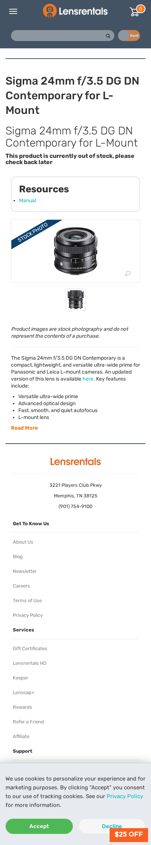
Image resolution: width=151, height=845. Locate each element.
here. (88, 379)
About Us (23, 542)
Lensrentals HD (30, 663)
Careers (21, 586)
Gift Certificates (30, 648)
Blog (18, 556)
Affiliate (21, 736)
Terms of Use (27, 600)
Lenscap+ (23, 692)
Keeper (20, 678)
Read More (24, 428)
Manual (27, 200)
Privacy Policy (125, 796)
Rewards (22, 707)
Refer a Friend (28, 721)
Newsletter (25, 571)
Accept (39, 826)
